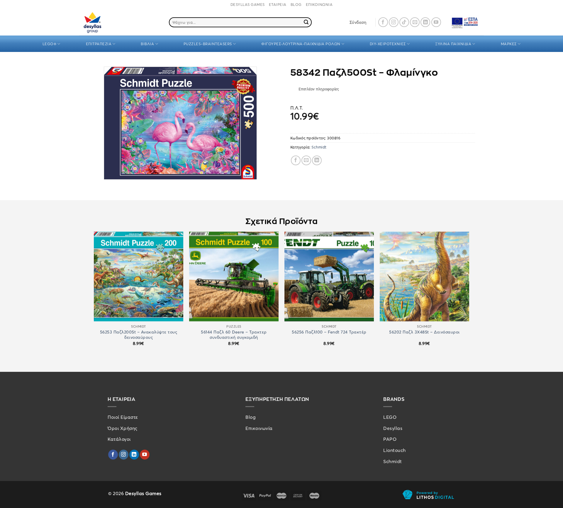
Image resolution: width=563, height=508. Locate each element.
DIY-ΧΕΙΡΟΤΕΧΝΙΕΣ (388, 43)
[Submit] (306, 22)
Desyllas (392, 428)
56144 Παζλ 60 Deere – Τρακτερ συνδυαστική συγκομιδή (234, 334)
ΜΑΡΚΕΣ (509, 43)
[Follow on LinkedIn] (425, 22)
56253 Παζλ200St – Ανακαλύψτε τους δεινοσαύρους (138, 334)
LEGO (389, 417)
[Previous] (94, 294)
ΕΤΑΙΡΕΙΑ (277, 4)
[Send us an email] (415, 22)
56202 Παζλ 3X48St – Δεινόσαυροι (424, 332)
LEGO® (50, 43)
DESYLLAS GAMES (247, 4)
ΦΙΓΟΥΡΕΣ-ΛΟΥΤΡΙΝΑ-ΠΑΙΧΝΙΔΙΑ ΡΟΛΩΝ (300, 43)
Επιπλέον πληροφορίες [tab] (319, 89)
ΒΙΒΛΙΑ (147, 43)
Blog (250, 417)
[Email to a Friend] (306, 160)
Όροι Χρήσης (123, 428)
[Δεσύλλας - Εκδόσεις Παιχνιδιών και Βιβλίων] (103, 22)
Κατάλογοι (119, 439)
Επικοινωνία (259, 428)
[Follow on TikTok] (404, 22)
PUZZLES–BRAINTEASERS (208, 43)
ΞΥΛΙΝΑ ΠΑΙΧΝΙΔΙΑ (453, 43)
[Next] (468, 294)
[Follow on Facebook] (383, 22)
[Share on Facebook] (296, 160)
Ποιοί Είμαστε (123, 417)
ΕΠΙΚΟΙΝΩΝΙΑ (319, 4)
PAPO (389, 439)
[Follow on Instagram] (393, 22)
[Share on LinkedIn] (317, 160)
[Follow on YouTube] (436, 22)
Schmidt (319, 147)
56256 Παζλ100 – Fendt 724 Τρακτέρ (329, 332)
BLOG (296, 4)
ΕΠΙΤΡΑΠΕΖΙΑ (99, 43)
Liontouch (394, 450)
